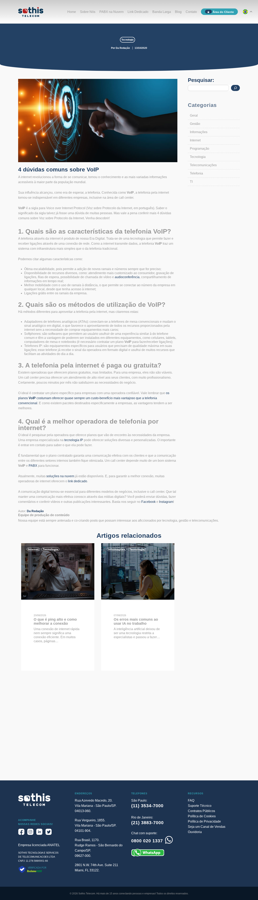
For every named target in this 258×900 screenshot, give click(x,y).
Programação (199, 148)
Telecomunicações (203, 165)
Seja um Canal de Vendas (206, 826)
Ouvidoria (195, 832)
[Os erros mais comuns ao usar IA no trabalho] (137, 598)
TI (191, 181)
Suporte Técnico (199, 805)
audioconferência (127, 277)
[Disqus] (129, 729)
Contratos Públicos (201, 811)
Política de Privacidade (204, 821)
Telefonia (196, 173)
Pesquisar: (201, 80)
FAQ (191, 800)
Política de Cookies (202, 816)
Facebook (148, 501)
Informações (198, 132)
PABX (33, 465)
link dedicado (77, 481)
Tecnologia (127, 39)
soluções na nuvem (60, 476)
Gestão (195, 123)
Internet (195, 140)
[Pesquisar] (235, 88)
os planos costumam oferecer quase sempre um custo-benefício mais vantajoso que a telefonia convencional (93, 398)
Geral (194, 115)
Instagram (166, 501)
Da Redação (123, 48)
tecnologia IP (73, 440)
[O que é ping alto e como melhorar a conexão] (57, 598)
